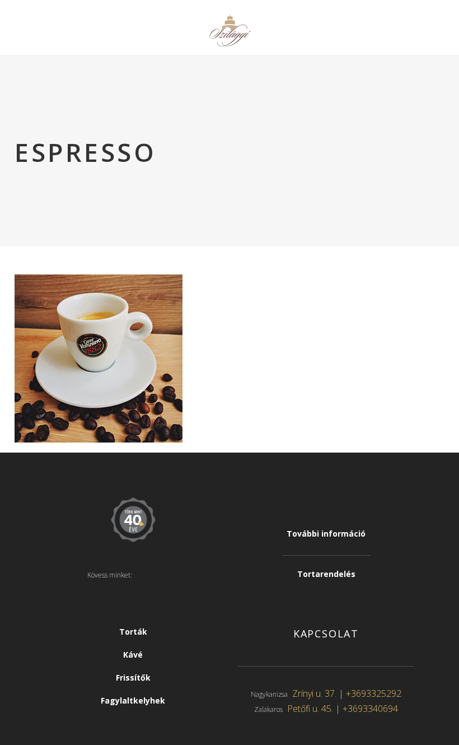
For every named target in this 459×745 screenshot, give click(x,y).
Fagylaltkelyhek (133, 700)
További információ (326, 533)
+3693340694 (370, 708)
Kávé (133, 654)
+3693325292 (373, 693)
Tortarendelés (326, 574)
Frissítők (133, 677)
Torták (133, 631)
